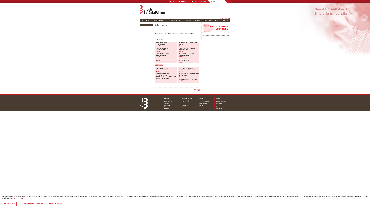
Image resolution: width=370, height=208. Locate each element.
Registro (201, 105)
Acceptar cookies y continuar (32, 204)
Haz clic (181, 62)
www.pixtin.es (219, 103)
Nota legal (201, 98)
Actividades (198, 20)
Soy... (172, 1)
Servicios (188, 20)
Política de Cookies (16, 198)
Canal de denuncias (203, 107)
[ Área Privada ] (225, 18)
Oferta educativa (176, 20)
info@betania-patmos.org (187, 107)
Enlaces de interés (203, 103)
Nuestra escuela (159, 20)
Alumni (217, 20)
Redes (194, 1)
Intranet (183, 1)
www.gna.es (219, 108)
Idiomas (204, 1)
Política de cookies (203, 100)
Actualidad (145, 20)
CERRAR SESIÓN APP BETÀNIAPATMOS (162, 54)
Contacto (225, 20)
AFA (206, 20)
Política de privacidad (204, 101)
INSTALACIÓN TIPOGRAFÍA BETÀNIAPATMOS (186, 59)
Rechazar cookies (55, 204)
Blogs (211, 20)
